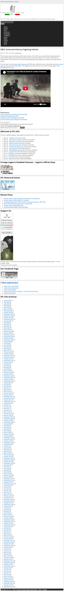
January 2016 (7, 518)
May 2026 (6, 305)
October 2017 (8, 482)
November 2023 (8, 357)
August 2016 (7, 506)
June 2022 (7, 386)
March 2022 (7, 391)
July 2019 (6, 446)
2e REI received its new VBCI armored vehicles (14, 114)
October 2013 (8, 564)
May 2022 (6, 388)
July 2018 (6, 466)
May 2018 (6, 470)
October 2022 (8, 379)
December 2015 (8, 520)
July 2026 (6, 302)
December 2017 (8, 478)
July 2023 (6, 364)
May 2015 (6, 532)
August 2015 (7, 526)
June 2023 (7, 365)
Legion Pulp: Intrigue (10, 289)
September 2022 (8, 381)
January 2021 (7, 415)
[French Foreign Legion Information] (12, 14)
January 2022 (7, 395)
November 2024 (8, 336)
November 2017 (8, 480)
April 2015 (7, 533)
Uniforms (6, 32)
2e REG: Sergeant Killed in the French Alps (16, 207)
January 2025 (7, 333)
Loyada (11, 152)
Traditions (7, 35)
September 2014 (8, 545)
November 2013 (8, 562)
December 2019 (8, 437)
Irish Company (13, 148)
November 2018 (8, 460)
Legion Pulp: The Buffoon (11, 286)
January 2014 (7, 559)
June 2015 (7, 530)
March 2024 (7, 350)
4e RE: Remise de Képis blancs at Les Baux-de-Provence (17, 124)
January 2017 (7, 497)
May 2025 (6, 326)
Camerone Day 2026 (10, 293)
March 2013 (7, 576)
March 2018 (7, 473)
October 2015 (8, 523)
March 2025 (7, 329)
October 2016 (8, 502)
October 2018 (8, 461)
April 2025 (7, 328)
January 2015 (7, 538)
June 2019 (7, 448)
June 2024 (7, 345)
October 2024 (8, 338)
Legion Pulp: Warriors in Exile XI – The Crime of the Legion (21, 291)
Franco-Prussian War (15, 145)
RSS (40, 589)
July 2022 (6, 384)
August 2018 (7, 465)
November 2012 (8, 583)
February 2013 (8, 578)
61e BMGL (11, 155)
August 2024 (7, 341)
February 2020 (8, 434)
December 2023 (8, 355)
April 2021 (7, 410)
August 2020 (7, 424)
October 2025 (8, 317)
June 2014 (7, 550)
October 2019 (8, 441)
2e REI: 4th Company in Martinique (11, 126)
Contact (44, 589)
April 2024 (7, 348)
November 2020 (8, 418)
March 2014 (7, 556)
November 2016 (8, 501)
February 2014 (8, 557)
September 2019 (8, 442)
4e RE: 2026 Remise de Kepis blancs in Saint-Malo (18, 203)
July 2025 (6, 323)
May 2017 (6, 490)
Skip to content (5, 1)
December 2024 (8, 335)
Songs (5, 37)
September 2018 (8, 463)
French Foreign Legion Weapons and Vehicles (14, 119)
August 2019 (7, 444)
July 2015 (6, 528)
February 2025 (8, 331)
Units (5, 30)
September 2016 (8, 504)
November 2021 (8, 398)
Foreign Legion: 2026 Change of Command (16, 200)
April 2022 (7, 389)
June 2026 (7, 304)
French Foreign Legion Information (27, 589)
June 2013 (7, 571)
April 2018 (7, 472)
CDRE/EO (11, 138)
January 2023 (7, 374)
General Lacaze (13, 143)
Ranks (5, 39)
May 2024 (6, 347)
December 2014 (8, 540)
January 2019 (7, 456)
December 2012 (8, 581)
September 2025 (8, 319)
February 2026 (8, 311)
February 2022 (8, 393)
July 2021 (6, 405)
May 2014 (6, 552)
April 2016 (7, 513)
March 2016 (7, 514)
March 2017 (7, 494)
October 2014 (8, 544)
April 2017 (7, 492)
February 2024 (8, 352)
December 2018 (8, 458)
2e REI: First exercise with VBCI (9, 116)
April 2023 (7, 369)
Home (5, 27)
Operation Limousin (15, 141)
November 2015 (8, 521)
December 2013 (8, 561)
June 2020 (7, 427)
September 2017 (8, 484)
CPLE (9, 157)
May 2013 (6, 573)
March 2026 (7, 309)
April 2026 (7, 307)
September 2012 (8, 586)
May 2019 (6, 449)
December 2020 (8, 417)
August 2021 (7, 403)
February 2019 (8, 454)
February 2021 (8, 413)
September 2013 (8, 566)
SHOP (5, 44)
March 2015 (7, 535)
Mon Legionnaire (10, 282)
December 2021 (8, 396)
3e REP (11, 158)
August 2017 (7, 485)
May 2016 (6, 511)
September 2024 (8, 340)
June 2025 (7, 324)
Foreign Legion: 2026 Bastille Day (13, 205)
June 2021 (7, 407)
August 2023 (7, 362)
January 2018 (7, 477)
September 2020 (8, 422)
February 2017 (8, 496)
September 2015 (8, 525)
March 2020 (7, 432)
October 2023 (8, 359)
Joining (6, 28)
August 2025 (7, 321)
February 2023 (8, 372)
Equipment (7, 34)
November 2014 (8, 542)
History (6, 40)
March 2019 (7, 453)
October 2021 (8, 400)
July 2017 (6, 487)
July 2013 (6, 569)
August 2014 (7, 547)
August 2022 (7, 383)
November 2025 (8, 316)
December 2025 (8, 314)
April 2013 (7, 574)
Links (5, 42)
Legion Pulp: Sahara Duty (11, 288)
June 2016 (7, 509)
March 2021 (7, 412)
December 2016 (8, 499)
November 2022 (8, 377)
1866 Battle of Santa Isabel (17, 150)
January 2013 (7, 580)
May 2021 (6, 408)
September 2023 (8, 360)
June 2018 (7, 468)
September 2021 (8, 401)
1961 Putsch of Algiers (15, 140)
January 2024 (7, 353)
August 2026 (7, 300)
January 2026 (7, 312)
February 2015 (8, 537)
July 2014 (6, 549)
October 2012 (8, 585)
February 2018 (8, 475)
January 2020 (7, 436)
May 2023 (6, 367)
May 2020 (6, 429)
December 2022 (8, 376)
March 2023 (7, 371)
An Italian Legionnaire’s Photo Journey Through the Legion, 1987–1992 (25, 202)
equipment (18, 53)
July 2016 (6, 508)
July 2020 (6, 425)
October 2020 (8, 420)
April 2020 (7, 430)
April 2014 (7, 554)
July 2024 (6, 343)
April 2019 (7, 451)
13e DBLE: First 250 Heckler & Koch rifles (12, 118)
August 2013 (7, 568)
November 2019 (8, 439)
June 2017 (7, 489)
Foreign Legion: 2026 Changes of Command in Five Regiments (22, 198)
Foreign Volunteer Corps (16, 146)
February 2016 (8, 516)
